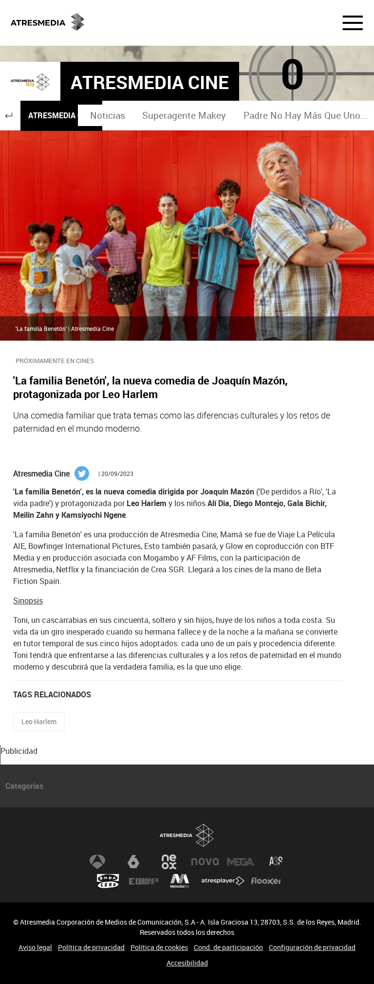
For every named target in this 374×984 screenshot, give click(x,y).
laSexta (133, 862)
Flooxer (265, 881)
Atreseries (276, 862)
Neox (169, 862)
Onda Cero (108, 881)
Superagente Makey (184, 115)
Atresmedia (187, 835)
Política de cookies (159, 947)
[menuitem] (108, 116)
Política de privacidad (91, 947)
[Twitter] (82, 472)
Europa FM (143, 881)
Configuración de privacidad (312, 947)
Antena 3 (97, 862)
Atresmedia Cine (61, 115)
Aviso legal (35, 947)
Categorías (24, 786)
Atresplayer (223, 881)
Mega (240, 862)
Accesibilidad (187, 962)
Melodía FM (179, 881)
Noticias (107, 115)
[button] (346, 23)
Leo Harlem (38, 721)
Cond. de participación (228, 947)
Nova (205, 862)
